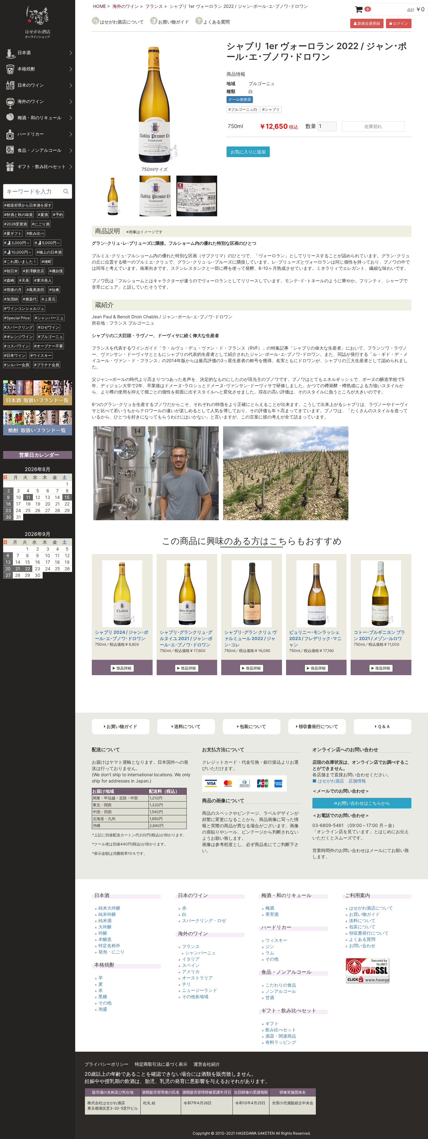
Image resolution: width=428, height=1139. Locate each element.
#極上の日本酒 (49, 252)
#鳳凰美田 (35, 289)
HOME (99, 6)
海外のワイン (125, 6)
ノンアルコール (280, 991)
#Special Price (17, 318)
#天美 (24, 280)
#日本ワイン (14, 355)
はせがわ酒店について (122, 21)
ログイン (400, 23)
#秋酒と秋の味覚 (18, 214)
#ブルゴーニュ (50, 336)
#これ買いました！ (20, 261)
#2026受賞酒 (15, 224)
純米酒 (105, 920)
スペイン (191, 965)
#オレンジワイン (18, 336)
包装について (362, 926)
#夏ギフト (13, 233)
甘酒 (269, 997)
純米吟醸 (107, 914)
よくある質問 (216, 21)
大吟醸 (105, 926)
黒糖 (102, 996)
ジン (269, 946)
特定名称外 (109, 945)
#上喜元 (48, 299)
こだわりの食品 (280, 985)
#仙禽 (54, 289)
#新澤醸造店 (33, 271)
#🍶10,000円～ (18, 252)
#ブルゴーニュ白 (242, 109)
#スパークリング (18, 327)
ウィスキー (276, 940)
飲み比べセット (280, 1029)
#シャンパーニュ (49, 318)
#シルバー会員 (16, 364)
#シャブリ (271, 109)
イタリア (191, 959)
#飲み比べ (35, 233)
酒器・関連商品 (280, 1036)
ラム (269, 952)
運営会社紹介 (207, 1064)
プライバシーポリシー (106, 1064)
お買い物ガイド (173, 21)
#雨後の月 (13, 289)
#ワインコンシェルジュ (24, 308)
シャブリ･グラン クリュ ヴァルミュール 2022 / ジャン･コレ (250, 638)
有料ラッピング (280, 1042)
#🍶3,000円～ (17, 242)
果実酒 (272, 914)
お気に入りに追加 (248, 151)
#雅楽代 (30, 299)
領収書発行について (369, 933)
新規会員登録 (368, 23)
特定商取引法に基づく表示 (161, 1064)
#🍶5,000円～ (47, 242)
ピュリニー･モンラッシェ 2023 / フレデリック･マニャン (315, 638)
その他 (105, 1002)
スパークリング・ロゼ (204, 920)
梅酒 (269, 908)
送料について (362, 920)
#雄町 (47, 261)
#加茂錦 (11, 299)
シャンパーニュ (200, 952)
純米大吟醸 (109, 908)
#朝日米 (11, 271)
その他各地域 (195, 996)
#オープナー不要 (48, 346)
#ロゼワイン (48, 327)
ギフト (272, 1023)
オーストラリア (197, 977)
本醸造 (105, 939)
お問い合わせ (362, 945)
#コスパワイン (16, 346)
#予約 (58, 214)
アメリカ (191, 971)
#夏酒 (43, 214)
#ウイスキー (41, 355)
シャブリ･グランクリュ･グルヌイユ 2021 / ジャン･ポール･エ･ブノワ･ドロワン (186, 638)
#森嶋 (9, 280)
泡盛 (102, 1009)
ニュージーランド (199, 990)
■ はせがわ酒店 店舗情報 (339, 780)
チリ (186, 984)
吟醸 (102, 933)
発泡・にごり (111, 951)
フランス (154, 6)
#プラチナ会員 (46, 364)
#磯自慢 (56, 271)
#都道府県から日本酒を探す (28, 205)
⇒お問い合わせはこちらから (361, 803)
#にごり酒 (41, 224)
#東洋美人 (43, 280)
